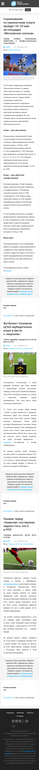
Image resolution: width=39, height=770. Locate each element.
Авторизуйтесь (8, 315)
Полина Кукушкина (14, 50)
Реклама (20, 716)
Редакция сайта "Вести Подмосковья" (20, 348)
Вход (28, 10)
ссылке (8, 271)
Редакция (10, 713)
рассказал (7, 442)
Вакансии (20, 713)
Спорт (8, 47)
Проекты (30, 713)
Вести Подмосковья (20, 3)
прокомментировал (10, 584)
